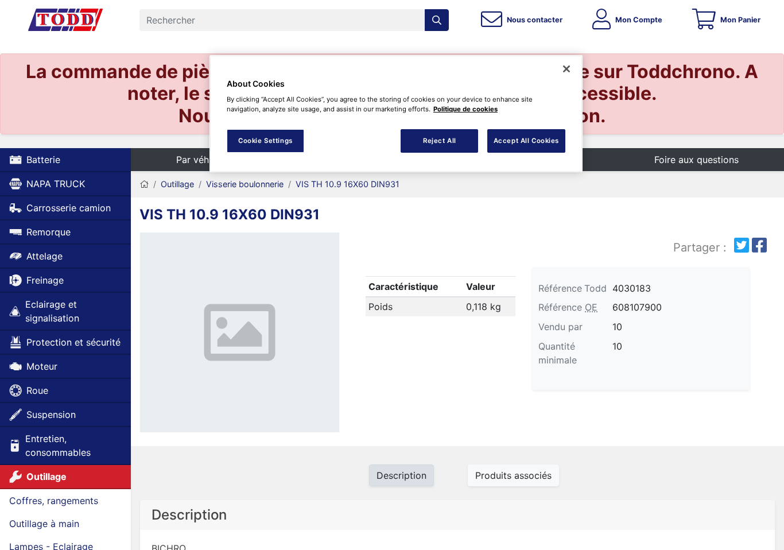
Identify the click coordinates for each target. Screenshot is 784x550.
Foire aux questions (696, 159)
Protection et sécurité (73, 342)
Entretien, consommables (58, 445)
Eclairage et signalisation (52, 311)
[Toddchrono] (65, 20)
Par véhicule (202, 159)
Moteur (41, 366)
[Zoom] (239, 335)
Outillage (46, 476)
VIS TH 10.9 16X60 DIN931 (347, 184)
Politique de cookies (465, 109)
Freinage (45, 280)
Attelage (44, 256)
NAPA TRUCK (55, 183)
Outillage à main (44, 523)
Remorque (48, 232)
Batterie (43, 159)
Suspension (51, 414)
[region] (396, 114)
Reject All (439, 141)
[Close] (566, 69)
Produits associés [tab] (513, 475)
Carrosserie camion (68, 208)
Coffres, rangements (53, 500)
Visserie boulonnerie (245, 184)
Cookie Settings (265, 141)
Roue (37, 390)
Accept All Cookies (526, 141)
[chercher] (437, 20)
